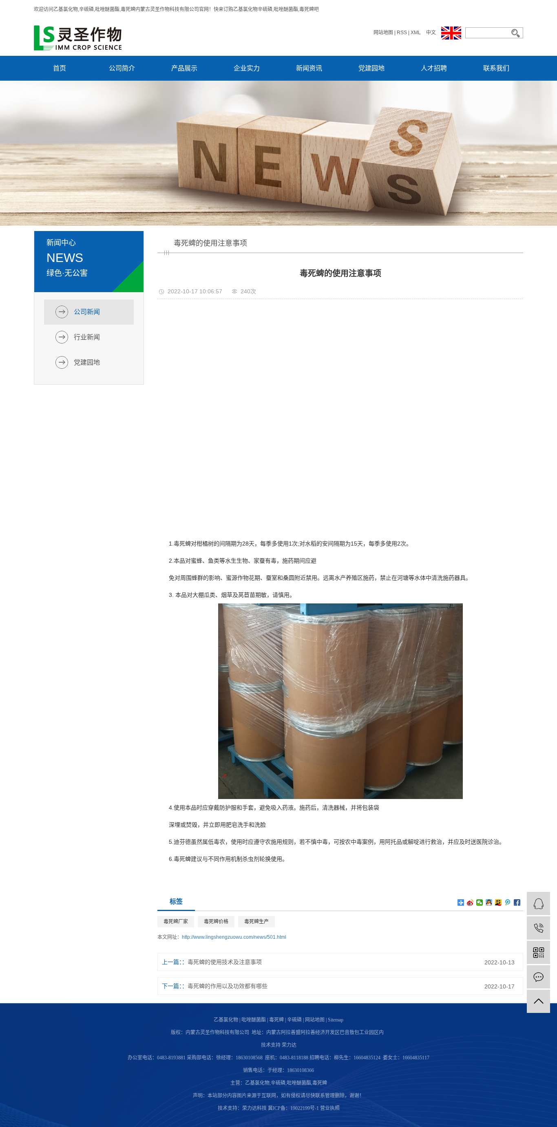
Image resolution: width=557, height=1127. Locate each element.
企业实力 (247, 68)
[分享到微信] (479, 902)
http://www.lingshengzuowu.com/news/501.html (234, 937)
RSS (402, 32)
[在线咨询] (538, 903)
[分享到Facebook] (517, 902)
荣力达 (289, 1045)
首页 (59, 68)
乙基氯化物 (226, 1020)
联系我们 (496, 68)
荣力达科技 (254, 1108)
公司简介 (122, 68)
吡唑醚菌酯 (253, 1020)
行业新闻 (87, 337)
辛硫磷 (294, 1020)
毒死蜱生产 (256, 921)
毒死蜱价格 (216, 921)
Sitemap (335, 1020)
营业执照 (330, 1108)
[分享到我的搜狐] (498, 902)
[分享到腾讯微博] (507, 902)
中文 (431, 32)
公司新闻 (87, 311)
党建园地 (371, 68)
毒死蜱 (276, 1020)
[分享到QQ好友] (489, 902)
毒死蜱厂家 (176, 921)
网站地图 (383, 32)
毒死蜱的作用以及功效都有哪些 (227, 986)
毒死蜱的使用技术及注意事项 (225, 962)
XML (416, 32)
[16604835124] (538, 928)
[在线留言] (538, 976)
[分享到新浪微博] (470, 902)
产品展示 (184, 68)
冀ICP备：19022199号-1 (293, 1108)
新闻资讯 (309, 68)
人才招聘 (434, 68)
